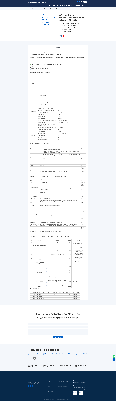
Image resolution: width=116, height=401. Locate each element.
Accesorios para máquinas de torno (64, 388)
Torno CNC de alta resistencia (63, 383)
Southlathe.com (66, 399)
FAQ (48, 388)
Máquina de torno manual (62, 386)
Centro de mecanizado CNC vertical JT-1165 (80, 366)
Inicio (48, 379)
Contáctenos (49, 389)
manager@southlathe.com (79, 382)
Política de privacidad (51, 391)
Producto (49, 381)
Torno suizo (60, 379)
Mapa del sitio (71, 399)
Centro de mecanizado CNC (63, 381)
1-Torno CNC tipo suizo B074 (65, 365)
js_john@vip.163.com (76, 384)
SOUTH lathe (30, 8)
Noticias (48, 386)
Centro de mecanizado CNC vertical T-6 (49, 366)
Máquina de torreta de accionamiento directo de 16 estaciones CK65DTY (45, 8)
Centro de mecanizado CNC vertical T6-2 (33, 366)
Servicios (49, 383)
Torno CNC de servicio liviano (63, 384)
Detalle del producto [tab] (58, 47)
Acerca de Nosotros (51, 384)
